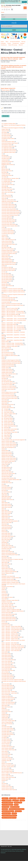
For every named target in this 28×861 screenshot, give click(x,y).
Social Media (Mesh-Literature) (8, 676)
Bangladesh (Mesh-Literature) (7, 164)
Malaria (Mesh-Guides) (6, 504)
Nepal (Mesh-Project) (6, 557)
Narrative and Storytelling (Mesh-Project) (10, 554)
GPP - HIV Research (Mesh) (7, 418)
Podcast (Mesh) (5, 594)
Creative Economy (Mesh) (7, 241)
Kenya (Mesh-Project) (6, 488)
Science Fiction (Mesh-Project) (8, 662)
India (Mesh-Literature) (6, 467)
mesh (14, 23)
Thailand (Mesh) (5, 717)
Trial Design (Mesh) (5, 731)
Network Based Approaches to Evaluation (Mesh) (11, 559)
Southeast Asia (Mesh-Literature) (8, 697)
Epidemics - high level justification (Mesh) (10, 314)
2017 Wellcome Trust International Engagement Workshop (13, 125)
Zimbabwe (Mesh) (5, 785)
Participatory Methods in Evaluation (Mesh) (10, 577)
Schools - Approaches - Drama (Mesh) (9, 632)
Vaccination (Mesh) (5, 745)
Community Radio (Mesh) (7, 218)
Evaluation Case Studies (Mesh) (8, 366)
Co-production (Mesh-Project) (7, 233)
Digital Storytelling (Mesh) (7, 259)
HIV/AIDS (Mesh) (5, 450)
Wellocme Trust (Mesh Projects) (8, 765)
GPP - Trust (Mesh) (5, 438)
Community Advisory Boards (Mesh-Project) (10, 213)
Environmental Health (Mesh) (7, 299)
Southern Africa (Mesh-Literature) (8, 702)
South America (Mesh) (6, 690)
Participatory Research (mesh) (8, 579)
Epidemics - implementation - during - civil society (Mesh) (13, 318)
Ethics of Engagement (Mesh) (7, 354)
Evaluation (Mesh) (5, 367)
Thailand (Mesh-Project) (6, 719)
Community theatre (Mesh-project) (9, 224)
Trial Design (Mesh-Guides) (7, 733)
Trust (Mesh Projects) (6, 742)
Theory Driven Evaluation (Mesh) (8, 720)
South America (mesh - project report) (9, 693)
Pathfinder (4, 588)
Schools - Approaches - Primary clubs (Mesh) (10, 644)
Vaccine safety (4, 751)
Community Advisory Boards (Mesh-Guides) (10, 210)
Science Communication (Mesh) (8, 659)
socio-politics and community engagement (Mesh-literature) (14, 681)
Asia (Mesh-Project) (5, 158)
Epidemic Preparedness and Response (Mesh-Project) (12, 305)
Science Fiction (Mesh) (6, 661)
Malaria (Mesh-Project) (6, 507)
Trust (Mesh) (4, 737)
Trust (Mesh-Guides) (6, 739)
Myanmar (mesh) (5, 550)
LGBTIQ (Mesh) (4, 495)
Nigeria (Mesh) (4, 562)
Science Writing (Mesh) (6, 664)
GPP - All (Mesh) (5, 409)
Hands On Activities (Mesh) (7, 441)
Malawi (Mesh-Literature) (6, 511)
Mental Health (4, 531)
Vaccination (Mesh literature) (7, 746)
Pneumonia (4, 592)
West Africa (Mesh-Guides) (7, 769)
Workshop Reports (5, 779)
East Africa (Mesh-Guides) (7, 275)
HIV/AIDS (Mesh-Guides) (6, 452)
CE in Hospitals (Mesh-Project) (8, 181)
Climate (3, 193)
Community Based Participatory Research (10, 215)
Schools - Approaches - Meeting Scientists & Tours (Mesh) (13, 640)
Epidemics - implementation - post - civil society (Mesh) (13, 327)
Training (3, 725)
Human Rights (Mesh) (6, 462)
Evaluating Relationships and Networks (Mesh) (11, 363)
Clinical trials (4, 198)
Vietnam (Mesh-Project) (6, 757)
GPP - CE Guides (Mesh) (6, 410)
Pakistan (3, 574)
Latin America (4, 493)
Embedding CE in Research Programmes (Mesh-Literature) (13, 291)
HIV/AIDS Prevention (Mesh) (7, 456)
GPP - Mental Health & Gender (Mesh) (9, 429)
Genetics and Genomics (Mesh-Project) (9, 398)
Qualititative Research (6, 601)
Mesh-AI (21, 44)
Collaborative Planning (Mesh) (8, 199)
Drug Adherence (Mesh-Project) (8, 270)
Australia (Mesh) (5, 160)
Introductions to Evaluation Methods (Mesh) (10, 479)
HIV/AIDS (3, 449)
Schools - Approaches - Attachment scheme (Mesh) (12, 628)
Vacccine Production (6, 743)
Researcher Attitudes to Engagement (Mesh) (11, 609)
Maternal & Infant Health (6, 522)
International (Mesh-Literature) (8, 478)
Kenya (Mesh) (4, 485)
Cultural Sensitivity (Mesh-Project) (8, 244)
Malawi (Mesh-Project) (6, 513)
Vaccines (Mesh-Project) (6, 754)
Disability (3, 265)
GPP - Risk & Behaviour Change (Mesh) (9, 432)
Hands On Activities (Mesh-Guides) (8, 442)
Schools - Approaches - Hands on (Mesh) (10, 635)
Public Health (4, 598)
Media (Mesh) (4, 524)
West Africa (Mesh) (5, 768)
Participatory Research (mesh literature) (9, 580)
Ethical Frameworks (5, 347)
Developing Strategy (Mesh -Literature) (9, 252)
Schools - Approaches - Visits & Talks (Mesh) (10, 650)
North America (4, 565)
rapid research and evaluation (8, 603)
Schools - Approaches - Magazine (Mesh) (10, 638)
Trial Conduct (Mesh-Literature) (8, 729)
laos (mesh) (4, 490)
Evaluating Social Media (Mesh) (8, 364)
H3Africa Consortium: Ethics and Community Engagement (13, 439)
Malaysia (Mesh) (5, 514)
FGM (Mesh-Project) (5, 380)
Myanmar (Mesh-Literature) (7, 551)
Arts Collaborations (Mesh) (7, 147)
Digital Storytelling (5, 258)
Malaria (3, 501)
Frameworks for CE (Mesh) (7, 384)
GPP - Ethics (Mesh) (5, 415)
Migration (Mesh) (5, 544)
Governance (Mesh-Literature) (7, 407)
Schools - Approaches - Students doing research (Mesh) (13, 647)
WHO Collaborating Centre (6, 6)
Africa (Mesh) (4, 132)
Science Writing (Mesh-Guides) (8, 665)
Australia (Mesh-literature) (7, 161)
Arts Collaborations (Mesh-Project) (8, 152)
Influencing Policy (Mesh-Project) (8, 473)
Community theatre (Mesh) (7, 222)
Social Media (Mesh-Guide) (7, 675)
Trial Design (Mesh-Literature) (7, 734)
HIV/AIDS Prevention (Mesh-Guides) (9, 458)
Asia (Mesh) (4, 155)
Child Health (4, 186)
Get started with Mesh (15, 41)
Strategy (3, 708)
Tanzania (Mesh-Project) (6, 711)
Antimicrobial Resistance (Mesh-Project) (9, 143)
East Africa (4, 271)
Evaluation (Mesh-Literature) (7, 370)
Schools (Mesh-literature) (6, 656)
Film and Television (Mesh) (7, 381)
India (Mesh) (4, 465)
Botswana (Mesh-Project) (7, 170)
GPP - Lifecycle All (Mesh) (7, 421)
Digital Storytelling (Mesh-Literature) (9, 262)
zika (2, 782)
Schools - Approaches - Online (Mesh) (9, 642)
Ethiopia (3, 357)
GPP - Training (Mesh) (6, 436)
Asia (2, 153)
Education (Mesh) (5, 284)
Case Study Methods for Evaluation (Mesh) (10, 178)
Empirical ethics (5, 296)
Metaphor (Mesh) (5, 541)
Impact (2, 41)
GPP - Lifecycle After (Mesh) (7, 419)
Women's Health (5, 774)
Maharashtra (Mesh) (5, 498)
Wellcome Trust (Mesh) (6, 763)
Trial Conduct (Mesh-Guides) (7, 728)
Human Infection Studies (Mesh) (8, 461)
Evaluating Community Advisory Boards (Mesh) (11, 361)
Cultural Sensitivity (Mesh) (7, 242)
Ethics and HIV (4, 350)
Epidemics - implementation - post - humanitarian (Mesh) (13, 329)
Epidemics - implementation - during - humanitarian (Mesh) (14, 320)
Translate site (16, 43)
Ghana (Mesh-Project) (6, 401)
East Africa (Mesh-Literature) (7, 276)
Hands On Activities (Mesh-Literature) (9, 444)
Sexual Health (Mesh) (6, 669)
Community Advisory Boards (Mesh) (9, 209)
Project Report (4, 595)
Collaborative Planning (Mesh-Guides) (9, 201)
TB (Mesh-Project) (5, 716)
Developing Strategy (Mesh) (7, 250)
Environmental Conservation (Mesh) (9, 297)
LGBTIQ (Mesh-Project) (6, 496)
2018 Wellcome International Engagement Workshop (12, 127)
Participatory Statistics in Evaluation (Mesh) (10, 582)
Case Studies (4, 176)
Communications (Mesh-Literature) (8, 206)
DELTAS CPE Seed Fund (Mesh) (8, 248)
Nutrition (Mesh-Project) (6, 568)
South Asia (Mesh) (5, 694)
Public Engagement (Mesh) (7, 597)
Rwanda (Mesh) (5, 623)
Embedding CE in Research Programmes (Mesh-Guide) (12, 290)
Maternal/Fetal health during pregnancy (10, 521)
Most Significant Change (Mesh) (8, 547)
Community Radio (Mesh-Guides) (8, 219)
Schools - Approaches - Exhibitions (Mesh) (10, 634)
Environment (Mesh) (6, 302)
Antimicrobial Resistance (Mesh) (8, 141)
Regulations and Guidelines (7, 608)
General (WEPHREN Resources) (8, 393)
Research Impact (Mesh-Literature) (8, 614)
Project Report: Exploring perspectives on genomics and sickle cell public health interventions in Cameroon (13, 67)
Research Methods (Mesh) (7, 615)
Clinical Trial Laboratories (6, 196)
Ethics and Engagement (6, 349)
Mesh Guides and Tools (6, 537)
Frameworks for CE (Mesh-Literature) (9, 387)
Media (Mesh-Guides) (6, 525)
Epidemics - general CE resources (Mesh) (10, 308)
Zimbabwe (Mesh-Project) (7, 786)
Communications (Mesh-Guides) (8, 204)
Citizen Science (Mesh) (6, 190)
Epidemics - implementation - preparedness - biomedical (13, 332)
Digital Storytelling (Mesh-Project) (8, 264)
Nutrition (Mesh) (5, 567)
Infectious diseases (5, 470)
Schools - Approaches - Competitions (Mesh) (10, 631)
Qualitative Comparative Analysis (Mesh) (10, 600)
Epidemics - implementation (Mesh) (9, 324)
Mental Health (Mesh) (6, 533)
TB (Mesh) (4, 713)
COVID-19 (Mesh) (5, 238)
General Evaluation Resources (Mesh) (9, 392)
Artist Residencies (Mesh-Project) (8, 146)
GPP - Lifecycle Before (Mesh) (8, 422)
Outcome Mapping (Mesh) (7, 573)
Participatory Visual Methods (7, 586)
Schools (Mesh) (5, 652)
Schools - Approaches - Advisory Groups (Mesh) (11, 626)
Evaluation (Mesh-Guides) (7, 369)
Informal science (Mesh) (6, 475)
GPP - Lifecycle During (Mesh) (8, 424)
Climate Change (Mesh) (6, 195)
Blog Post (3, 167)
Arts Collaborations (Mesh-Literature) (9, 150)
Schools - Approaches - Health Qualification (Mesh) (12, 637)
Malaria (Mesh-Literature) (6, 505)
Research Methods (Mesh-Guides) (8, 617)
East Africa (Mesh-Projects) (7, 279)
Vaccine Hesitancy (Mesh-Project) (8, 749)
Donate (2, 12)
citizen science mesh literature (8, 192)
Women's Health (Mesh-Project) (8, 777)
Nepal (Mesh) (4, 556)
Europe (3, 358)
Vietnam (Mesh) (5, 756)
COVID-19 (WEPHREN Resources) (8, 239)
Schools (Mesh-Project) (6, 658)
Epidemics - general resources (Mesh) (9, 309)
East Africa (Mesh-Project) (7, 278)
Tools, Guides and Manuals (7, 723)
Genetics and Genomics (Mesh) (8, 395)
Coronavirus (4, 235)
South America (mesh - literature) (8, 691)
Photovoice (4, 591)
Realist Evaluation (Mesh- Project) (8, 606)
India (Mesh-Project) (6, 468)
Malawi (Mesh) (4, 510)
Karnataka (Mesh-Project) (7, 482)
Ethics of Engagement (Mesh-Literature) (9, 355)
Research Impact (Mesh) (6, 612)
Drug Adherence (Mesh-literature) (8, 268)
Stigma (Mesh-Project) (6, 706)
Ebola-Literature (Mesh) (6, 281)
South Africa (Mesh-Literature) (8, 687)
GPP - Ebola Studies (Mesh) (7, 412)
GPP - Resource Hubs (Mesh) (7, 430)
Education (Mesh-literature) (7, 285)
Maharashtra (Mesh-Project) (7, 499)
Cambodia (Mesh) (5, 173)
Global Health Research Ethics (7, 404)
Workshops (4, 780)
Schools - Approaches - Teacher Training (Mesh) (11, 649)
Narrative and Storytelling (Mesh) (8, 553)
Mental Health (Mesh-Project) (7, 536)
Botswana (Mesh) (5, 169)
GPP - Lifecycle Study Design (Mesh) (9, 426)
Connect (3, 227)
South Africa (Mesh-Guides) (7, 685)
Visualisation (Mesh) (6, 760)
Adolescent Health (5, 130)
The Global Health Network (11, 5)
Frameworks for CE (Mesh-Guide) (8, 386)
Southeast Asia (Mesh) (6, 696)
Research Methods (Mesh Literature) (9, 618)
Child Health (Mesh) (5, 187)
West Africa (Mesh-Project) (7, 771)
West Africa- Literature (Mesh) (8, 766)
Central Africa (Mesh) (6, 183)
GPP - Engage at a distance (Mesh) (9, 413)
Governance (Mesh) (5, 406)
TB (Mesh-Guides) (5, 714)
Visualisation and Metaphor (7, 759)
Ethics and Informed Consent (7, 352)
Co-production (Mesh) (6, 229)
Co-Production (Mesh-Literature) (8, 232)
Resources (4, 621)
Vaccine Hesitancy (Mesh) (7, 748)
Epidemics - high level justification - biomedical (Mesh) (13, 311)
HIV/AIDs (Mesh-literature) (7, 453)
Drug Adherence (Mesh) (6, 267)
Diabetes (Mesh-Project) (6, 256)
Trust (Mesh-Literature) (6, 740)
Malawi (3, 508)
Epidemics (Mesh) (5, 341)
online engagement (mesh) (7, 570)
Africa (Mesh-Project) (6, 137)
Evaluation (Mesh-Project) (7, 372)
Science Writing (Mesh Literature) (8, 667)
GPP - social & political (6, 433)
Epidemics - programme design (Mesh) (9, 346)
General (3, 390)
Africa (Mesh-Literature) (6, 135)
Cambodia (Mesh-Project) (7, 175)
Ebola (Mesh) (4, 282)
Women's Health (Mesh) (6, 775)
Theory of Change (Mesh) (7, 722)
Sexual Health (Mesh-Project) (7, 670)
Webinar (3, 762)
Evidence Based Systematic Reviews (9, 373)
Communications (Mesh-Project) (8, 207)
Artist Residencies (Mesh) (7, 144)
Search (14, 30)
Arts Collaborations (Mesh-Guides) (8, 149)
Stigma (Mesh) (4, 705)
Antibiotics (4, 140)
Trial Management (5, 736)
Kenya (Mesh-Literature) (6, 487)
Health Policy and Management (8, 447)
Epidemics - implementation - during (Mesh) (11, 322)
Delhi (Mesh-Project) (6, 247)
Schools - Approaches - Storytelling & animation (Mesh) (13, 646)
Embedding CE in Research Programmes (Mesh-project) (13, 294)
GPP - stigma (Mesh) (6, 435)
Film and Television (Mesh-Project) (8, 383)
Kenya (3, 484)
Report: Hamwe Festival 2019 (8, 88)
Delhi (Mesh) (4, 245)
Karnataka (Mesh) (5, 481)
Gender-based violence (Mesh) (8, 389)
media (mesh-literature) (6, 527)
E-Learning (4, 287)
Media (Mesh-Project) (6, 528)
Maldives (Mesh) (5, 518)
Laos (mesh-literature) (6, 491)
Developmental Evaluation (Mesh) (8, 253)
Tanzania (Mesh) (5, 710)
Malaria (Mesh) (4, 502)
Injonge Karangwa (5, 90)
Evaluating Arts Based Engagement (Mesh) (10, 360)
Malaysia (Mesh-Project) (6, 516)
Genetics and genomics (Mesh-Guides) (9, 396)
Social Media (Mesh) (6, 673)
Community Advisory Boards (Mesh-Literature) (11, 212)
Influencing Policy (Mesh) (7, 472)
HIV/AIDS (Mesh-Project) (6, 455)
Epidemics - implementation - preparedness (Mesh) (12, 340)
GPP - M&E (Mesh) (5, 427)
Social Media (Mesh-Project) (7, 678)
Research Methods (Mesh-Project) (8, 620)
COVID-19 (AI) (4, 236)
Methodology (4, 542)
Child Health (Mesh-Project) (7, 189)
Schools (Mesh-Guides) (6, 653)
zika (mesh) (4, 783)
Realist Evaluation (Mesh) (7, 605)
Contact (9, 43)
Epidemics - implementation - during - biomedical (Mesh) (13, 316)
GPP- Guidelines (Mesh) (6, 416)
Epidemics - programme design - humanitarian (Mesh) (13, 344)
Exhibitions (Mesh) (5, 375)
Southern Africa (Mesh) (6, 700)
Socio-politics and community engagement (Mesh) (12, 679)
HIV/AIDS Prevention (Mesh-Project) (9, 459)
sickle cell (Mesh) (5, 672)
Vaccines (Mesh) (5, 752)
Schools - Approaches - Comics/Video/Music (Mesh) (12, 629)
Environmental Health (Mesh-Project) (9, 300)
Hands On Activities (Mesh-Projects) (9, 445)
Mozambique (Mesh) (6, 548)
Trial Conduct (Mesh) (6, 726)
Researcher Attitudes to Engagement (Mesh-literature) (12, 611)
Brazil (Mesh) (4, 172)
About (7, 41)
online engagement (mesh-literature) (9, 571)
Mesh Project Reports (6, 539)
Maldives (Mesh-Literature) (7, 519)
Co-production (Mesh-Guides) (7, 230)
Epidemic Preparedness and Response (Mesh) (11, 303)
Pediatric (3, 589)
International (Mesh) (6, 476)
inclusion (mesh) (5, 464)
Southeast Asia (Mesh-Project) (8, 699)
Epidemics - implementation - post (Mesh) (10, 330)
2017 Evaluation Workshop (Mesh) (8, 123)
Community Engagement (7, 216)
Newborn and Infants (6, 560)
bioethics (3, 166)
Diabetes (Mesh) (5, 255)
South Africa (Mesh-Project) (7, 688)
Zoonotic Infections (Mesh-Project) (8, 789)
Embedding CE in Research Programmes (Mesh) (11, 288)
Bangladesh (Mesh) (5, 163)
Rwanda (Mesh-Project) (6, 624)
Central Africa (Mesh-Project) (7, 184)
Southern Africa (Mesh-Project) (8, 703)
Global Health (4, 403)
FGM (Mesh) (4, 378)
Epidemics (4, 306)
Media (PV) (4, 530)
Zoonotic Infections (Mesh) (7, 788)
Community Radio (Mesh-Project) (8, 221)
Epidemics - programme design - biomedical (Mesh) (12, 343)
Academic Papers (5, 129)
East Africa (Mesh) (5, 273)
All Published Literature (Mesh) (8, 138)
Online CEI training (12, 44)
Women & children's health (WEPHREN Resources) (12, 772)
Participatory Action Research (7, 576)
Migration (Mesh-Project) (6, 545)
